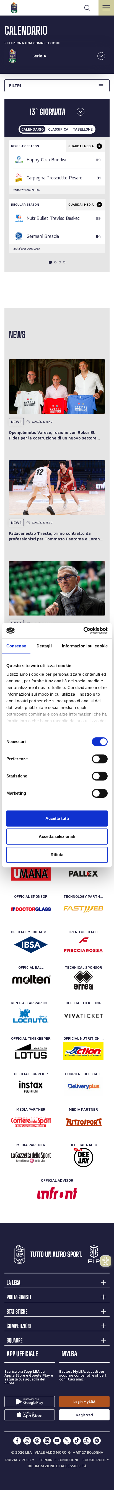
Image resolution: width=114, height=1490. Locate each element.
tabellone (83, 129)
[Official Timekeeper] (31, 1051)
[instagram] (27, 1441)
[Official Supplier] (31, 1086)
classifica (58, 129)
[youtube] (57, 1441)
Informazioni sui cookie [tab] (85, 646)
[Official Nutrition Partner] (83, 1051)
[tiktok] (77, 1441)
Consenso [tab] (16, 646)
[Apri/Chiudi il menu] (106, 8)
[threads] (37, 1441)
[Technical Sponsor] (83, 980)
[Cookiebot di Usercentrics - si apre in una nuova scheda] (83, 630)
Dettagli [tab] (44, 646)
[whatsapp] (87, 1441)
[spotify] (97, 1441)
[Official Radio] (83, 1157)
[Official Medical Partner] (31, 944)
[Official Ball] (31, 980)
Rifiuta (57, 854)
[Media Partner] (31, 1122)
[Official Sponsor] (31, 873)
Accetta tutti (57, 818)
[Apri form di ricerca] (87, 7)
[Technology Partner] (83, 909)
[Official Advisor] (57, 1193)
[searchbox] (57, 7)
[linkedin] (47, 1441)
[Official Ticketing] (83, 1015)
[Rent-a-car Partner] (31, 1015)
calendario (32, 129)
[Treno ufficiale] (83, 944)
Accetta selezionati (57, 836)
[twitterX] (67, 1441)
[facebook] (17, 1441)
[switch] (100, 758)
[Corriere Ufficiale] (83, 1086)
